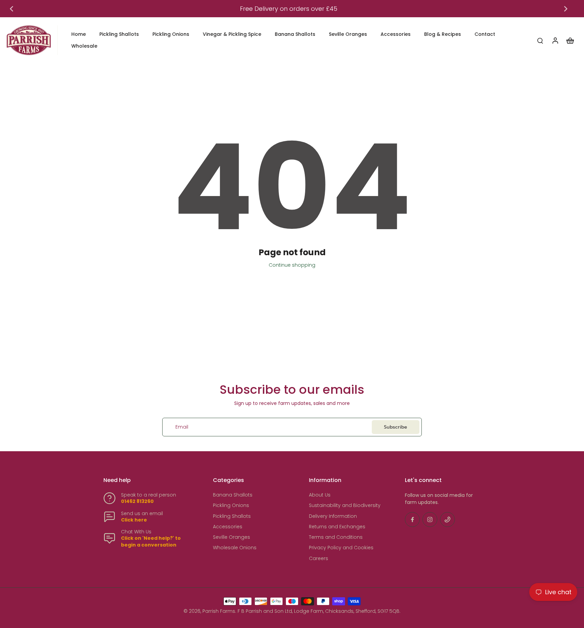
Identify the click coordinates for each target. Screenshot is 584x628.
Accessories (227, 527)
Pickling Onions (231, 505)
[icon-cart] (569, 40)
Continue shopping (292, 265)
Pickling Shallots (232, 516)
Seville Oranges (231, 537)
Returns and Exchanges (337, 527)
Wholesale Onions (235, 548)
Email (181, 427)
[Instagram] (429, 519)
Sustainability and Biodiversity (345, 505)
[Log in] (555, 40)
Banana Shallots (232, 495)
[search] (540, 40)
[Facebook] (412, 519)
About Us (320, 495)
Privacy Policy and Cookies (341, 548)
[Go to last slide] (11, 9)
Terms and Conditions (336, 537)
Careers (318, 558)
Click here (134, 519)
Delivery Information (333, 516)
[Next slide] (566, 9)
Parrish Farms (218, 611)
